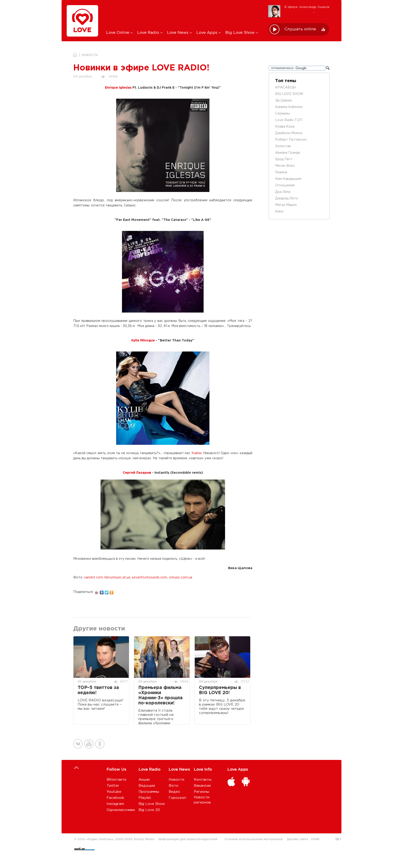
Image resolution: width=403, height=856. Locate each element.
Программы (149, 791)
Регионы (201, 791)
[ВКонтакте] (101, 591)
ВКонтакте (116, 779)
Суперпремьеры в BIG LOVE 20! (220, 690)
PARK (315, 839)
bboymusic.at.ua (117, 577)
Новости (176, 779)
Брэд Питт (284, 159)
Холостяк (283, 146)
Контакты (203, 779)
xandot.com (93, 577)
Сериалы (282, 113)
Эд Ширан (283, 100)
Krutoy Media (144, 839)
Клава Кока (285, 126)
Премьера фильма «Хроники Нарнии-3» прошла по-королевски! (160, 695)
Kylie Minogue (143, 340)
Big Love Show (240, 33)
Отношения (285, 185)
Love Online (118, 33)
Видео (174, 791)
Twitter (113, 785)
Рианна (281, 172)
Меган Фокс (285, 165)
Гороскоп (177, 797)
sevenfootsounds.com (149, 577)
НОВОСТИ (90, 55)
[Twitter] (106, 591)
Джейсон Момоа (288, 133)
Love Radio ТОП (288, 120)
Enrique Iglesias (118, 87)
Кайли (196, 453)
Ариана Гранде (287, 152)
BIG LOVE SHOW (289, 94)
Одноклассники (121, 809)
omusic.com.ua (180, 577)
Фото (173, 785)
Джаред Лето (286, 198)
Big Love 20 (149, 809)
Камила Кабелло (289, 107)
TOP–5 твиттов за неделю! (98, 690)
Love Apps (207, 33)
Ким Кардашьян (288, 178)
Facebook (115, 797)
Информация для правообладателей (187, 839)
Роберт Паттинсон (290, 139)
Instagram (115, 803)
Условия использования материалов (253, 839)
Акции (144, 779)
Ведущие (147, 785)
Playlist (145, 797)
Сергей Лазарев (137, 472)
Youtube (114, 791)
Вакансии (202, 785)
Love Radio (148, 33)
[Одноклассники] (111, 591)
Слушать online (300, 29)
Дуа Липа (282, 192)
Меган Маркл (286, 205)
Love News (178, 33)
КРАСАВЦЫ (285, 87)
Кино (279, 211)
